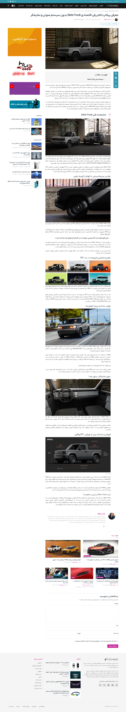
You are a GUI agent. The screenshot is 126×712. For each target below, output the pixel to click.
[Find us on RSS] (100, 685)
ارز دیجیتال (38, 674)
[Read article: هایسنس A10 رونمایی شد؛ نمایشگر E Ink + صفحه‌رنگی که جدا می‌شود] (36, 165)
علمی (61, 5)
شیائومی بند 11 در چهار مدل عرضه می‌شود (57, 662)
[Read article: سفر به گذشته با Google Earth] (36, 175)
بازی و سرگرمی (38, 5)
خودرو (106, 11)
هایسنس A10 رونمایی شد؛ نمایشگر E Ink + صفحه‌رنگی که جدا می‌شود (19, 163)
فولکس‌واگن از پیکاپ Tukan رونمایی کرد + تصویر (67, 560)
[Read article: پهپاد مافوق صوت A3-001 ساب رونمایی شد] (36, 155)
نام (117, 625)
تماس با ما (93, 1)
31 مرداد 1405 (55, 585)
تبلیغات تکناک (104, 1)
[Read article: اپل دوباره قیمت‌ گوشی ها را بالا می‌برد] (36, 131)
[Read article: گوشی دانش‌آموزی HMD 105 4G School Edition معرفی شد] (36, 184)
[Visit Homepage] (112, 6)
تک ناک (116, 11)
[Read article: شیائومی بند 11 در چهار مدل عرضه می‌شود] (75, 665)
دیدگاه (116, 603)
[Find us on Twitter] (116, 685)
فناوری (101, 5)
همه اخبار (110, 1)
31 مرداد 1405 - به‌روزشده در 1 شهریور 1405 (84, 586)
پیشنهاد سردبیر (87, 556)
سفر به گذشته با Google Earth (21, 172)
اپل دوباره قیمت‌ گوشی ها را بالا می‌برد (19, 128)
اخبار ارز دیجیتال (69, 5)
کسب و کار (55, 5)
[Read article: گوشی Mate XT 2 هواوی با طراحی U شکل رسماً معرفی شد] (75, 684)
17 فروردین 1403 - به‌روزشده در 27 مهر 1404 (21, 174)
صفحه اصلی (115, 1)
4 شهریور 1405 (105, 564)
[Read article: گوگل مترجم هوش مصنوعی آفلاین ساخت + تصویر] (36, 122)
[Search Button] (8, 5)
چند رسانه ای (29, 5)
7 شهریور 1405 (26, 185)
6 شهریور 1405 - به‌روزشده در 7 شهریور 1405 (21, 166)
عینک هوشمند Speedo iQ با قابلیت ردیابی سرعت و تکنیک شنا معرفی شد (57, 692)
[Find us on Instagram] (104, 685)
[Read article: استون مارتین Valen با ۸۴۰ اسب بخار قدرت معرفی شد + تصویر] (100, 549)
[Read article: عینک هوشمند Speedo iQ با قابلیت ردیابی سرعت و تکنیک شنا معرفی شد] (75, 694)
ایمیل (79, 633)
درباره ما (98, 1)
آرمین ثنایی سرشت (86, 585)
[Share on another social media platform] (115, 86)
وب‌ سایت (115, 633)
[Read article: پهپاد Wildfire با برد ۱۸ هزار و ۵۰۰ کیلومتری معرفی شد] (36, 146)
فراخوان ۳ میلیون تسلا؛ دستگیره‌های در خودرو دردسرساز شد (83, 582)
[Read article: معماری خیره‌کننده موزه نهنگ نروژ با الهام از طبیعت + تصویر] (75, 675)
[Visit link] (25, 42)
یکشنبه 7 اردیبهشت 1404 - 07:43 (92, 19)
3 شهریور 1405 (67, 562)
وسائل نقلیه (47, 5)
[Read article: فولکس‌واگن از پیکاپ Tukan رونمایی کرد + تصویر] (63, 549)
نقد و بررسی (84, 5)
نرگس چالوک (107, 19)
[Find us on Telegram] (108, 685)
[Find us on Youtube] (112, 685)
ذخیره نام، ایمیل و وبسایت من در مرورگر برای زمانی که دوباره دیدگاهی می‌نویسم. (96, 641)
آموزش (76, 5)
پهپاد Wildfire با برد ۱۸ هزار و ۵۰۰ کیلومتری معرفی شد (21, 144)
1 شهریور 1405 (105, 585)
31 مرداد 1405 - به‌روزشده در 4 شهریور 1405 (21, 147)
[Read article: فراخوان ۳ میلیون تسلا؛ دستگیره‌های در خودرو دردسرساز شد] (82, 573)
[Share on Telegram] (115, 78)
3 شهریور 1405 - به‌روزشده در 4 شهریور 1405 (20, 157)
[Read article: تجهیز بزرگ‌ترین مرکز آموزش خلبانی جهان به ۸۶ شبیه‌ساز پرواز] (107, 573)
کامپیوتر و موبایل (93, 5)
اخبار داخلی (21, 5)
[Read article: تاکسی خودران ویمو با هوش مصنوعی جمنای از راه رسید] (56, 573)
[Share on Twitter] (115, 82)
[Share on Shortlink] (115, 74)
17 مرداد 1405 (26, 123)
